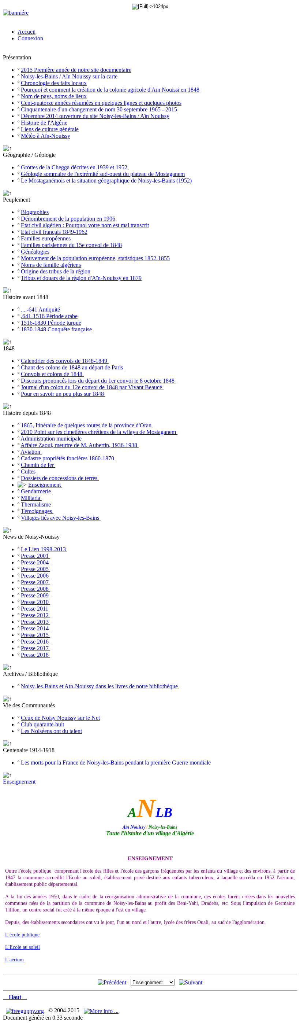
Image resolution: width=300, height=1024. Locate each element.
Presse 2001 (35, 556)
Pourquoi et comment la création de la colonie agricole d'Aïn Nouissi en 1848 (110, 89)
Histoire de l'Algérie (44, 122)
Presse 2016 (35, 641)
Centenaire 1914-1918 (29, 750)
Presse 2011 (35, 608)
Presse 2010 (35, 602)
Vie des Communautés (29, 705)
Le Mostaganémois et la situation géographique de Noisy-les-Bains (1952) (106, 180)
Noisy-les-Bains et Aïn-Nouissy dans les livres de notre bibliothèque (100, 686)
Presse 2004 (35, 562)
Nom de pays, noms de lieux (54, 96)
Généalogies (35, 251)
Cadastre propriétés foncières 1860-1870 (68, 458)
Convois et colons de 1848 (52, 374)
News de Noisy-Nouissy (31, 537)
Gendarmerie (36, 491)
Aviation (31, 452)
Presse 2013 (35, 622)
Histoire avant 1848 (25, 297)
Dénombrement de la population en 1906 (68, 219)
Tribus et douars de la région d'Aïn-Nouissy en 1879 (81, 278)
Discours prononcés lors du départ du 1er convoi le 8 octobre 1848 (98, 380)
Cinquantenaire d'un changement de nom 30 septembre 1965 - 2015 (99, 109)
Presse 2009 (35, 595)
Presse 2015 (35, 635)
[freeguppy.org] (25, 1010)
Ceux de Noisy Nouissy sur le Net (60, 718)
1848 (9, 348)
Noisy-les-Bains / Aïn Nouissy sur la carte (69, 76)
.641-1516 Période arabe (49, 316)
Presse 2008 (35, 589)
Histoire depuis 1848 (27, 413)
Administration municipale (51, 438)
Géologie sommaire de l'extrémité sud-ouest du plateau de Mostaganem (103, 174)
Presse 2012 (35, 615)
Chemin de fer (38, 465)
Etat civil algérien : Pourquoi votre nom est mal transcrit (85, 225)
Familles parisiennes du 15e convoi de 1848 (71, 245)
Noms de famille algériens (51, 265)
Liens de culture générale (50, 129)
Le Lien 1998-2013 (44, 549)
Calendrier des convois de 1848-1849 (65, 361)
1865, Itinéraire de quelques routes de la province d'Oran (87, 425)
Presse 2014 (35, 628)
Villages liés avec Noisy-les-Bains (61, 518)
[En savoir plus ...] (102, 1010)
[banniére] (16, 13)
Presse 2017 (35, 648)
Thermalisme (36, 504)
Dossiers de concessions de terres (60, 478)
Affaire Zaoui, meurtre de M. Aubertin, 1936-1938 (79, 445)
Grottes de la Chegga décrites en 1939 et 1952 (74, 167)
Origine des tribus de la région (55, 271)
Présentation (17, 57)
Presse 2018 (35, 655)
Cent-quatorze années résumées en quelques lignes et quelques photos (101, 103)
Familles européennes (46, 238)
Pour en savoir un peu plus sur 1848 (63, 394)
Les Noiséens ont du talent (51, 731)
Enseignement (45, 485)
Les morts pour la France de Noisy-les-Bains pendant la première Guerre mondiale (116, 762)
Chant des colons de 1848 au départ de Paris (72, 367)
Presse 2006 (35, 575)
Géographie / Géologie (29, 155)
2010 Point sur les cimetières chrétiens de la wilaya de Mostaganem (99, 432)
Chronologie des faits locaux (54, 83)
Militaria (31, 498)
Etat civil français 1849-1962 (54, 232)
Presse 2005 (35, 569)
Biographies (35, 212)
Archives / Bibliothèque (30, 674)
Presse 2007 (35, 582)
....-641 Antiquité (40, 309)
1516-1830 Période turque (51, 323)
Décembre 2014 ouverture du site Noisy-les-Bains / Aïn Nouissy (95, 116)
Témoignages (37, 511)
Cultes (29, 471)
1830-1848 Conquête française (56, 329)
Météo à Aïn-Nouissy (45, 136)
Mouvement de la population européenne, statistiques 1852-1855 (95, 258)
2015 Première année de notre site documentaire (76, 70)
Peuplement (16, 199)
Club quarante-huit (42, 724)
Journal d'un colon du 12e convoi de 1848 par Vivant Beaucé (92, 387)
